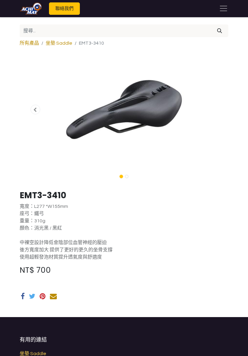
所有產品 (29, 43)
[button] (35, 109)
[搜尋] (219, 30)
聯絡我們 (64, 8)
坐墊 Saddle (59, 43)
